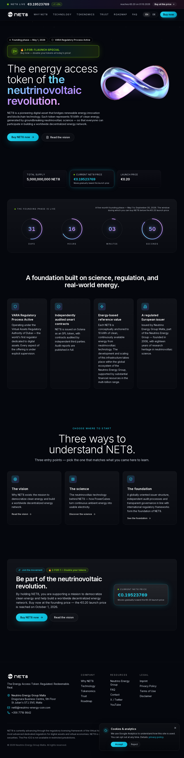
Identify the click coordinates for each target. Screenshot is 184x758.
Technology (62, 14)
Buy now (168, 14)
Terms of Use (148, 691)
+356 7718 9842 (21, 712)
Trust (104, 14)
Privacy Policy (148, 686)
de (154, 14)
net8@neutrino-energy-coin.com (31, 707)
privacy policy (156, 737)
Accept (119, 744)
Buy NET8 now (21, 137)
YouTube (115, 704)
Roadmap (120, 14)
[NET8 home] (17, 14)
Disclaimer (146, 696)
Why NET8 (41, 14)
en (146, 14)
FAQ (134, 14)
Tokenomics (86, 14)
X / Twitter (116, 699)
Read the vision (60, 137)
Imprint (144, 681)
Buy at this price (163, 4)
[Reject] (175, 728)
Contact (114, 694)
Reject (134, 744)
